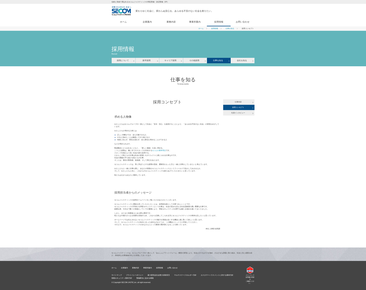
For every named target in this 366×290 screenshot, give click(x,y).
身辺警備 (171, 40)
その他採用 (219, 46)
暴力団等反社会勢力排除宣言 (159, 275)
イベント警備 (171, 46)
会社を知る (219, 56)
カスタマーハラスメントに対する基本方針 (217, 275)
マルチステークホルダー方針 (185, 275)
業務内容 (171, 22)
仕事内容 (238, 102)
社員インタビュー (238, 113)
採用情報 (218, 22)
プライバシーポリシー (134, 275)
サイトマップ (117, 275)
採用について (219, 29)
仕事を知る (219, 51)
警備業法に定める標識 (145, 278)
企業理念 (147, 46)
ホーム (123, 22)
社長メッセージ (147, 35)
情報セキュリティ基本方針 (122, 278)
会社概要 (147, 40)
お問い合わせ (242, 22)
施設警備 (171, 35)
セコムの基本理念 (159, 150)
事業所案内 (195, 22)
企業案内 (147, 22)
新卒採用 (219, 35)
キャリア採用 (219, 40)
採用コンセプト (238, 107)
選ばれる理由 (171, 29)
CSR (147, 51)
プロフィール (147, 29)
